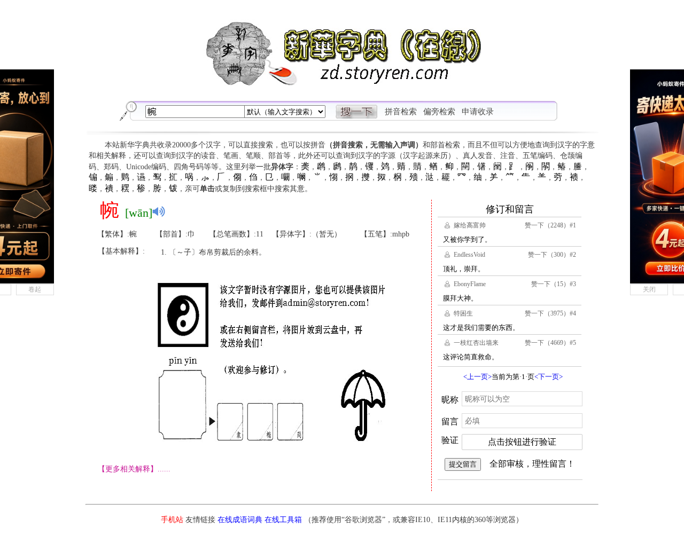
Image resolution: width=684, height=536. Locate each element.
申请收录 (478, 111)
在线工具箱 (283, 520)
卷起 (34, 289)
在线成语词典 (239, 520)
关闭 (649, 289)
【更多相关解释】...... (134, 469)
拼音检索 (401, 111)
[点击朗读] (158, 211)
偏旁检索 (439, 111)
